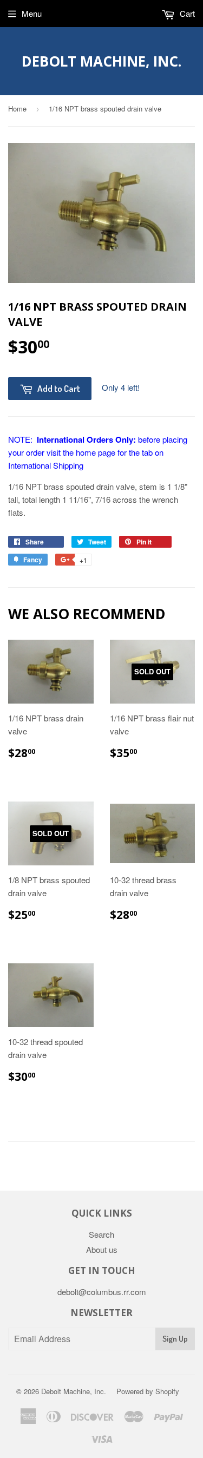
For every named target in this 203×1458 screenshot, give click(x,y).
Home (17, 108)
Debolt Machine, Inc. (101, 61)
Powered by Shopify (147, 1391)
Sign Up (175, 1339)
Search (101, 1234)
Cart (186, 13)
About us (101, 1249)
